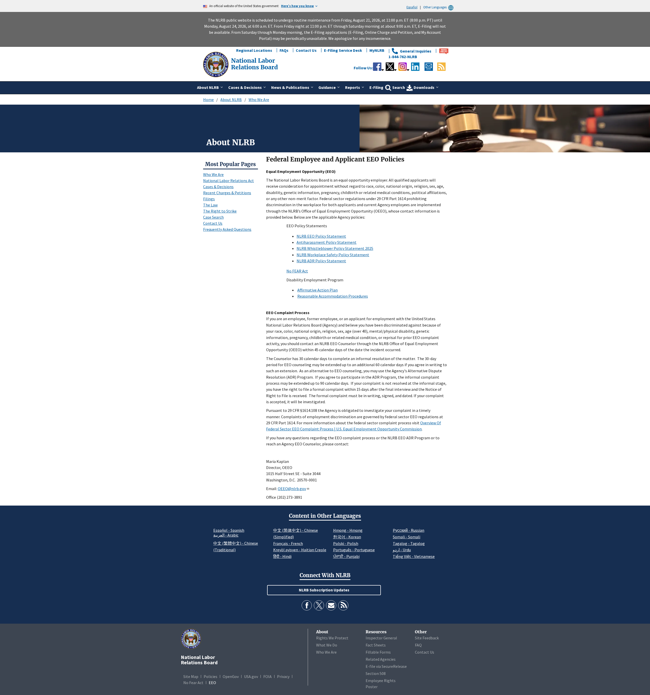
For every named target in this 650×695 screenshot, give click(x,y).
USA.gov (251, 676)
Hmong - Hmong (348, 530)
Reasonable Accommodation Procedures (332, 296)
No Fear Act (193, 682)
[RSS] (343, 605)
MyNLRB (376, 50)
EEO (212, 682)
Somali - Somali (406, 536)
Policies (210, 676)
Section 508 (376, 673)
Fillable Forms (378, 652)
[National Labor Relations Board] (216, 64)
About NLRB (231, 99)
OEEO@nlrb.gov (292, 488)
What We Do (326, 645)
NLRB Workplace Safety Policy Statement (333, 254)
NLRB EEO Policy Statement (321, 236)
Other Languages (435, 7)
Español (412, 7)
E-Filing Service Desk (343, 50)
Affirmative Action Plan (317, 290)
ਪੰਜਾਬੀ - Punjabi (346, 556)
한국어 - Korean (347, 536)
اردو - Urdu (402, 549)
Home (208, 99)
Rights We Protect (332, 637)
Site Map (190, 676)
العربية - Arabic (225, 535)
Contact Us (306, 50)
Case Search (213, 217)
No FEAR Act (297, 270)
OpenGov (231, 676)
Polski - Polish (345, 543)
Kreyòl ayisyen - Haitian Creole (299, 549)
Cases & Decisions (218, 186)
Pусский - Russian (408, 530)
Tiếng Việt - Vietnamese (414, 556)
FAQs (284, 50)
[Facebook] (307, 605)
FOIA (267, 676)
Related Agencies (381, 659)
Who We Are (259, 99)
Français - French (288, 543)
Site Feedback (427, 637)
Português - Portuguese (354, 549)
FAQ (418, 645)
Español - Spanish (228, 530)
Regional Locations (254, 50)
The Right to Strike (220, 211)
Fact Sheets (376, 645)
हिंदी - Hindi (282, 556)
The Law (210, 204)
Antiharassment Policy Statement (326, 242)
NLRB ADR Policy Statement (321, 260)
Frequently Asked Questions (227, 229)
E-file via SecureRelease (386, 666)
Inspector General (381, 637)
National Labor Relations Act (228, 180)
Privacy (283, 676)
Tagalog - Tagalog (409, 543)
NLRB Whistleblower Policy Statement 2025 (335, 248)
